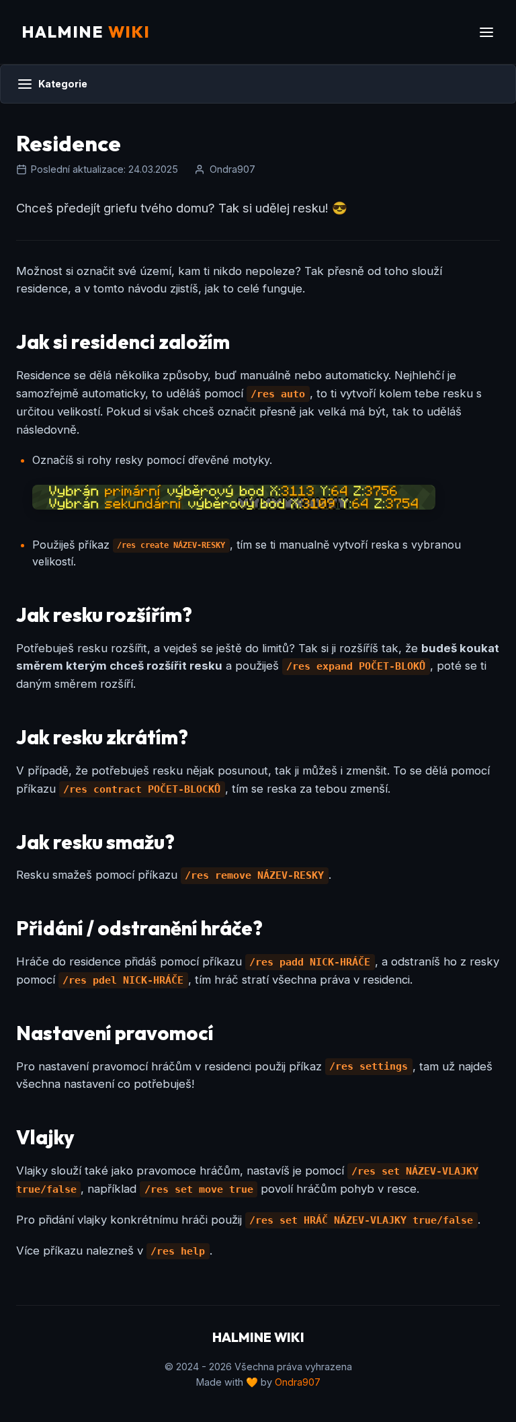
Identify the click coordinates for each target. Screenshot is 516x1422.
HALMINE (86, 32)
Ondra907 (297, 1382)
